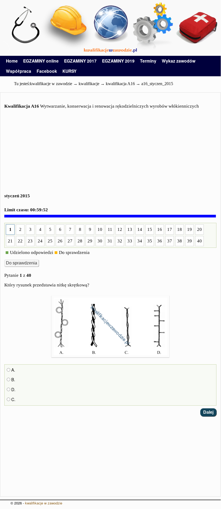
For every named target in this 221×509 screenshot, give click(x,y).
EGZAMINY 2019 (118, 61)
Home (12, 61)
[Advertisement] (110, 154)
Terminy (148, 61)
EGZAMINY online (41, 61)
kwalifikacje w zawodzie (43, 503)
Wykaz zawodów (178, 61)
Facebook (47, 71)
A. (12, 370)
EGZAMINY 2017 (80, 61)
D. (12, 389)
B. (12, 379)
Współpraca (18, 71)
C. (12, 399)
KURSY (69, 71)
